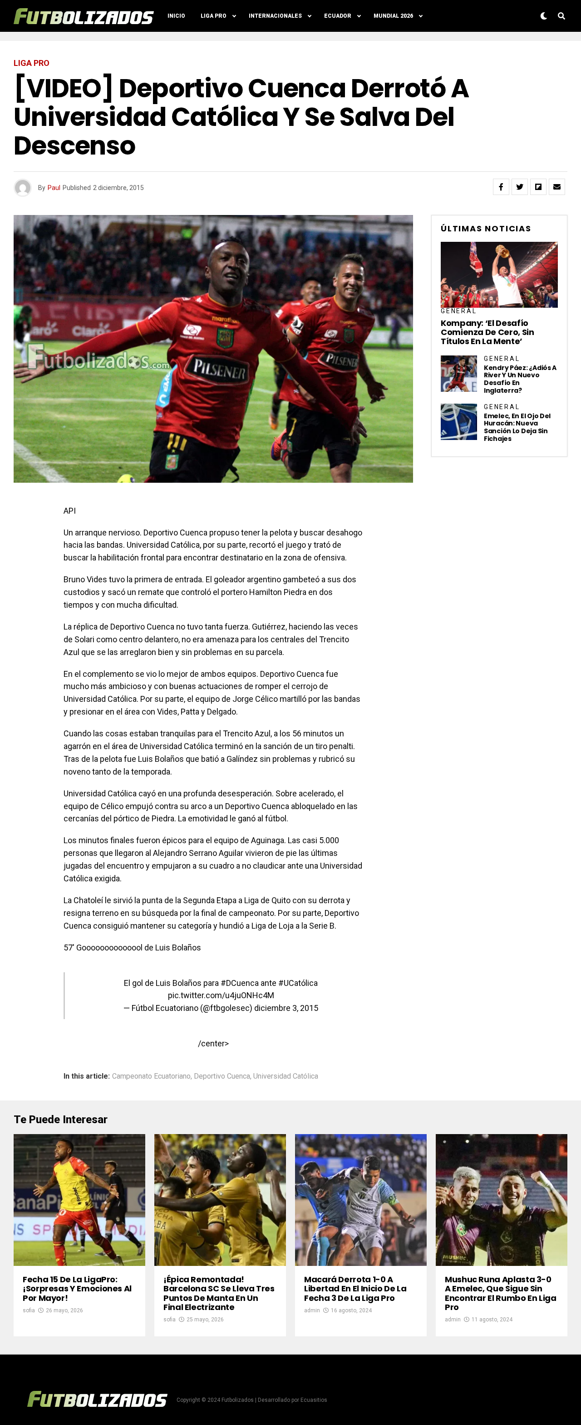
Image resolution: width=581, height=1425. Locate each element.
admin (312, 1310)
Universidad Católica (285, 1076)
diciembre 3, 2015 (286, 1008)
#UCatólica (298, 983)
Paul (54, 187)
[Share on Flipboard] (538, 187)
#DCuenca (240, 983)
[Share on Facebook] (501, 187)
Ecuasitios (313, 1400)
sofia (29, 1310)
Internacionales (275, 16)
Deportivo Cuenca (222, 1076)
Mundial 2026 (393, 16)
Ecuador (337, 16)
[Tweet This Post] (520, 187)
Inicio (176, 16)
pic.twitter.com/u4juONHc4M (221, 995)
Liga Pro (213, 16)
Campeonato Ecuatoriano (151, 1076)
